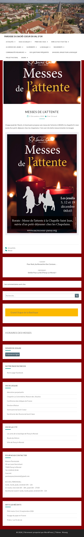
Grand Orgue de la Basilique (24, 312)
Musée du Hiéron (13, 438)
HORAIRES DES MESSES (18, 332)
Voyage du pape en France (16, 515)
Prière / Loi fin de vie (14, 520)
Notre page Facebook (15, 373)
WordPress (48, 532)
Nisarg (65, 532)
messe (10, 250)
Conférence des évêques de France (19, 401)
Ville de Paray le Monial (15, 442)
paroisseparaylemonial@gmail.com (17, 476)
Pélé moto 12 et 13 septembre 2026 (20, 511)
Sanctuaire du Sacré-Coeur (16, 410)
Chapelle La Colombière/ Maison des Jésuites (24, 396)
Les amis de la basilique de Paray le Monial (22, 434)
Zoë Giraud (52, 116)
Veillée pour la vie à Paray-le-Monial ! (42, 271)
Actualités (11, 248)
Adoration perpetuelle (15, 392)
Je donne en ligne (12, 354)
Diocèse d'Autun (13, 405)
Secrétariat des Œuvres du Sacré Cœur (21, 414)
